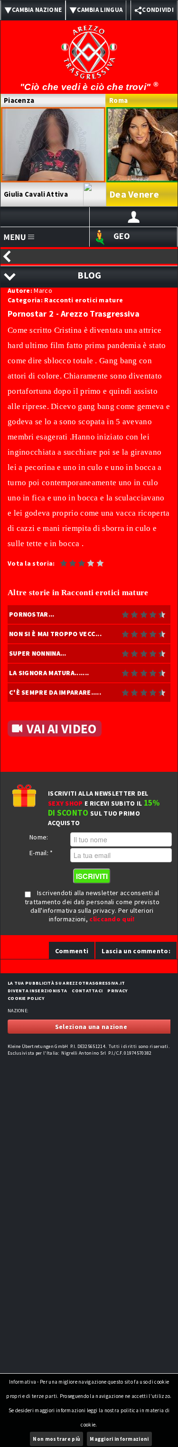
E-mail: (41, 852)
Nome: (38, 837)
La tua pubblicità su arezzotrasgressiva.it (66, 983)
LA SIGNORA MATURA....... (49, 673)
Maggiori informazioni (119, 1439)
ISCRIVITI (92, 876)
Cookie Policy (26, 998)
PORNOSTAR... (32, 614)
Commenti (71, 951)
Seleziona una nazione (91, 1026)
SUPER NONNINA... (37, 653)
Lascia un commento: (136, 951)
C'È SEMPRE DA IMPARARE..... (55, 692)
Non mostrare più (56, 1439)
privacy (117, 991)
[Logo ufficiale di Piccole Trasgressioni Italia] (89, 45)
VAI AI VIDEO (62, 728)
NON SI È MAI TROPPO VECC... (55, 633)
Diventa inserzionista (37, 991)
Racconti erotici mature (83, 300)
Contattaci (87, 991)
